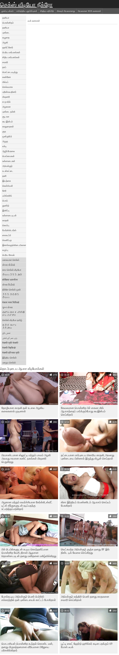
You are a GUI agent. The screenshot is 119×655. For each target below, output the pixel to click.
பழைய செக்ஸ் (9, 362)
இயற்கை (6, 180)
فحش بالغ (6, 332)
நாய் (4, 67)
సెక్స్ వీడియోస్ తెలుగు (10, 296)
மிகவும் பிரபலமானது (66, 11)
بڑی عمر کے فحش (9, 337)
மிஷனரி (6, 96)
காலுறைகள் (8, 126)
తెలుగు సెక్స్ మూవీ (12, 274)
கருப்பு (5, 250)
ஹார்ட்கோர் (7, 47)
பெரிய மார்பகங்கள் (11, 52)
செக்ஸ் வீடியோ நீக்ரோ (26, 4)
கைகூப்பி (6, 235)
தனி (4, 175)
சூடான (5, 116)
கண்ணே (6, 77)
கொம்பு (5, 225)
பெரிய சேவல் (8, 255)
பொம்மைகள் (8, 156)
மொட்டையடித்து (10, 72)
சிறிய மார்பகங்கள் (11, 57)
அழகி (5, 42)
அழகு (5, 141)
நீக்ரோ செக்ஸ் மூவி (11, 289)
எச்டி (4, 146)
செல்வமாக (7, 86)
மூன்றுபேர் (7, 136)
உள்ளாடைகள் (8, 161)
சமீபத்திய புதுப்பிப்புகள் (27, 11)
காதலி (5, 220)
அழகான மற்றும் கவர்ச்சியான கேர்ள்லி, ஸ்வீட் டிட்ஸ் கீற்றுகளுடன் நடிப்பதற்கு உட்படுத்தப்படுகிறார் (26, 505)
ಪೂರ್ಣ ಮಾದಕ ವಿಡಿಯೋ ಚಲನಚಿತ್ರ (13, 314)
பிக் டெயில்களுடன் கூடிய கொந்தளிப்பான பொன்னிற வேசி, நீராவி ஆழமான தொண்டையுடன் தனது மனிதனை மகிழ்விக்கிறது (28, 553)
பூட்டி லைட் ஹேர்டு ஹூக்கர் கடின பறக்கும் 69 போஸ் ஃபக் (86, 645)
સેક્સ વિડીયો (8, 284)
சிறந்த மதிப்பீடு (47, 11)
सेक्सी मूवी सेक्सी (10, 342)
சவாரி (5, 62)
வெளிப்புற (7, 240)
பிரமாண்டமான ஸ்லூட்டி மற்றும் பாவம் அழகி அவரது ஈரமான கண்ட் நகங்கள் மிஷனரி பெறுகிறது (26, 458)
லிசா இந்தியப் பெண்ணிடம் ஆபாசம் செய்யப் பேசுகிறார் (86, 503)
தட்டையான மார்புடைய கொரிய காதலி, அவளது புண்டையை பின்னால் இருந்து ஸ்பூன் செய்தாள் (87, 456)
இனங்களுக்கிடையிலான (14, 245)
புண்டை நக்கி (8, 111)
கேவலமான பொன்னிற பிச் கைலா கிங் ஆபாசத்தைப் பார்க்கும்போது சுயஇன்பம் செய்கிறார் (83, 411)
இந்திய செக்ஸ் (9, 357)
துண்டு (5, 205)
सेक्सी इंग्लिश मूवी (10, 352)
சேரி (4, 190)
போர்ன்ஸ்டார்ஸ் (9, 230)
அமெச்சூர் (7, 166)
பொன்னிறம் (8, 22)
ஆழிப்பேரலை (8, 151)
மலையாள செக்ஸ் (10, 259)
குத (4, 131)
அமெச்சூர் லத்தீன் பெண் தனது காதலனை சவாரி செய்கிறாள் (85, 598)
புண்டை (6, 32)
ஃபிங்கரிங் (7, 195)
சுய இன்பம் (7, 121)
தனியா (5, 17)
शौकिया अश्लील (10, 279)
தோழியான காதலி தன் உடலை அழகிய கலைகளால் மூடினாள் (22, 409)
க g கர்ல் (6, 101)
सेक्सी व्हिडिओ (9, 347)
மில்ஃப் (5, 82)
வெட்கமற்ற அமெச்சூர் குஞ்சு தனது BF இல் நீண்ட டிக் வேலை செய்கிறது (85, 551)
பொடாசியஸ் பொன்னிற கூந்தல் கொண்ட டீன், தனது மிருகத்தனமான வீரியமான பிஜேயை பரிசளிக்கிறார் (27, 647)
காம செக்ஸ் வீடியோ (11, 269)
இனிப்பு (5, 210)
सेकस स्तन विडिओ (10, 302)
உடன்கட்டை (7, 170)
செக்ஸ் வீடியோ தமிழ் (12, 320)
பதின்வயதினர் (9, 91)
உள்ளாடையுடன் (9, 215)
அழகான (6, 106)
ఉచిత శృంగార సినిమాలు (9, 326)
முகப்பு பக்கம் (7, 11)
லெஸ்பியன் (7, 185)
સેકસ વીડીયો (8, 264)
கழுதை (6, 37)
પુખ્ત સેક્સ (7, 307)
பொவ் (5, 200)
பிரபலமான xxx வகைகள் (89, 11)
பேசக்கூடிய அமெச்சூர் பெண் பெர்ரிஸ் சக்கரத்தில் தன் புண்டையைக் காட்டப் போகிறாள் (28, 598)
